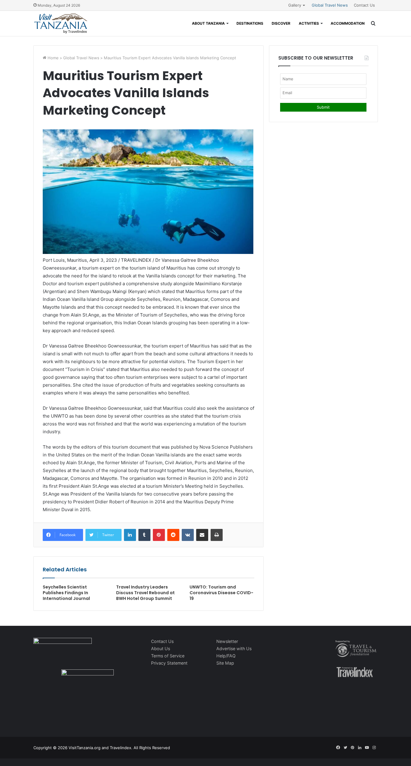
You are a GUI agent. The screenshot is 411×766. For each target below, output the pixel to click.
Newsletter (227, 641)
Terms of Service (167, 655)
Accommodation (348, 23)
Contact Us (364, 5)
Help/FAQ (226, 655)
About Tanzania (208, 23)
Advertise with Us (234, 648)
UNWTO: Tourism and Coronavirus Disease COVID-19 (221, 592)
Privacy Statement (169, 663)
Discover (281, 23)
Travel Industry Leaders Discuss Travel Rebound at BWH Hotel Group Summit (145, 592)
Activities (309, 23)
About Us (160, 648)
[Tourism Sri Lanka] (60, 23)
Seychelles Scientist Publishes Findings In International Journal (66, 592)
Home (52, 57)
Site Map (225, 663)
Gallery (294, 5)
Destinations (249, 23)
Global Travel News (330, 5)
